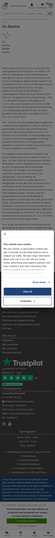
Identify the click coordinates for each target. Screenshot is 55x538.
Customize (25, 301)
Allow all (27, 291)
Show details (39, 282)
